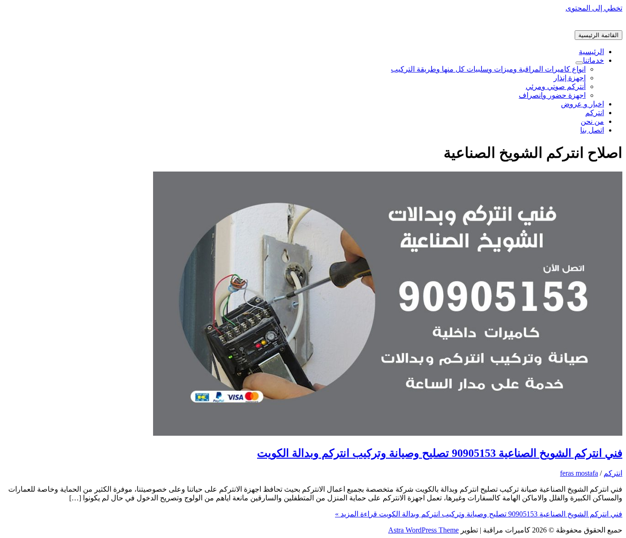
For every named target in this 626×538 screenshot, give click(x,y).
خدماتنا (593, 60)
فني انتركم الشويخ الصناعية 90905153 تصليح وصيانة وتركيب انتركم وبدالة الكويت (439, 453)
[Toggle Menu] (579, 62)
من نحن (592, 121)
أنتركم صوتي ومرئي (556, 86)
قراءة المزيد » (478, 514)
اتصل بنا (592, 130)
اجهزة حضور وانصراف (552, 95)
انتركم (594, 112)
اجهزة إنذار (570, 78)
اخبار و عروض (582, 104)
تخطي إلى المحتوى (594, 8)
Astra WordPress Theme (423, 530)
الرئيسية (591, 51)
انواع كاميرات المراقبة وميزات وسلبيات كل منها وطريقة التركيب (488, 69)
